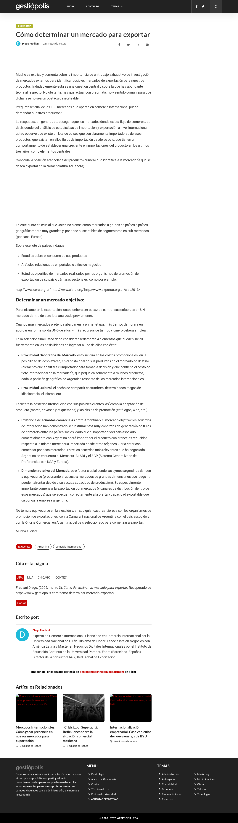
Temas (115, 6)
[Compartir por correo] (147, 44)
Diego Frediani (30, 43)
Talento (201, 789)
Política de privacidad (103, 794)
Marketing (203, 774)
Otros (200, 784)
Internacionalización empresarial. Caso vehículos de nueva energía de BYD (130, 731)
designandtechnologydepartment (102, 672)
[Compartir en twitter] (129, 44)
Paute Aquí (97, 774)
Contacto (92, 6)
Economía (25, 26)
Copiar (21, 603)
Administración (170, 774)
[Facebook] (196, 6)
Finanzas (167, 799)
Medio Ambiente (206, 779)
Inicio (70, 6)
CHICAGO (44, 577)
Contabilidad (169, 784)
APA (20, 577)
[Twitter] (203, 6)
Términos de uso (100, 789)
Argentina (43, 546)
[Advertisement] (83, 59)
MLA (30, 577)
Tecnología (203, 794)
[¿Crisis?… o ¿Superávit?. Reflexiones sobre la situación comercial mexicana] (83, 708)
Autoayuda (168, 779)
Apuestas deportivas (104, 799)
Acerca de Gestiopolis (103, 779)
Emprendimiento (171, 794)
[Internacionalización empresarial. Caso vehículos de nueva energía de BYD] (131, 708)
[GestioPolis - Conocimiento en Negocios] (30, 767)
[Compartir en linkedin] (138, 44)
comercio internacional (69, 546)
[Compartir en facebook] (119, 44)
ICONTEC (61, 577)
